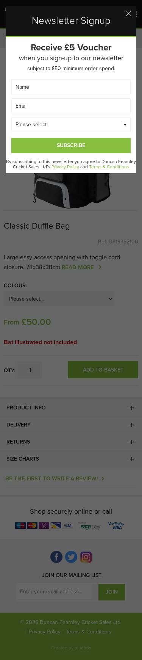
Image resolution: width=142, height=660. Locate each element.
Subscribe (71, 145)
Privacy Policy (65, 166)
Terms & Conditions (109, 166)
